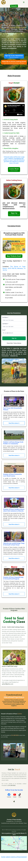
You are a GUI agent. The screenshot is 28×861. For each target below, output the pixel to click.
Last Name (5, 323)
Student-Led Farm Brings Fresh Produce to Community (13, 442)
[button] (23, 2)
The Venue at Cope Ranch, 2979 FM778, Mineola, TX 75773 (14, 268)
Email (4, 330)
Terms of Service (17, 343)
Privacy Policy (10, 343)
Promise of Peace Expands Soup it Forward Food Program (13, 578)
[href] (14, 843)
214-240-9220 (14, 735)
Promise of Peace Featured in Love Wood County (12, 475)
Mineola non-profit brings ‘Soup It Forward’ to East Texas (13, 544)
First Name (5, 317)
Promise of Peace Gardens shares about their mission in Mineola (13, 510)
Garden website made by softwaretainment (14, 857)
